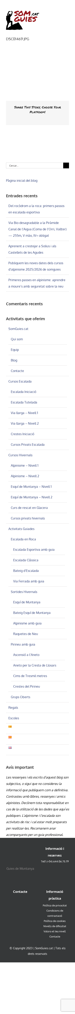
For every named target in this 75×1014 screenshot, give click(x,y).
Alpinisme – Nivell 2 (25, 476)
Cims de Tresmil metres (30, 676)
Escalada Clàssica (25, 560)
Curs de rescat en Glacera (29, 508)
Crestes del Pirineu (26, 686)
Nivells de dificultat (54, 926)
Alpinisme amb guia (27, 623)
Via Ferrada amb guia (28, 581)
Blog (14, 360)
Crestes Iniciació (22, 434)
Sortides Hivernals (24, 592)
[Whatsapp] (20, 900)
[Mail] (27, 900)
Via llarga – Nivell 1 (24, 413)
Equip (15, 350)
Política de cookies (55, 921)
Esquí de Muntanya (26, 602)
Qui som (17, 339)
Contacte (17, 371)
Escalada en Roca (23, 539)
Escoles (13, 718)
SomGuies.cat (18, 329)
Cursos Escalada (20, 381)
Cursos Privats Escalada (28, 445)
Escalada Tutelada (24, 402)
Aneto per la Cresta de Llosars (34, 665)
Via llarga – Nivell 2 (25, 423)
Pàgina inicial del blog (21, 181)
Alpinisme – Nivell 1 (24, 465)
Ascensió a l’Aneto (26, 655)
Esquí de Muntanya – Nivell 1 (31, 487)
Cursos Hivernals (20, 455)
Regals (13, 708)
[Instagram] (13, 900)
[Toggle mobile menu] (67, 12)
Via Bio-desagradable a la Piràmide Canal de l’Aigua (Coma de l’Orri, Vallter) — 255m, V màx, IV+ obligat (37, 229)
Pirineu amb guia (23, 644)
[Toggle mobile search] (60, 12)
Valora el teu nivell (55, 931)
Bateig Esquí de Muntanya (32, 613)
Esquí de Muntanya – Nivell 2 (31, 497)
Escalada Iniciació (23, 392)
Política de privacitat (55, 905)
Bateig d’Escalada (26, 571)
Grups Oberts (20, 697)
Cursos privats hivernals (28, 518)
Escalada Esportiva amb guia (34, 550)
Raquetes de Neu (25, 634)
